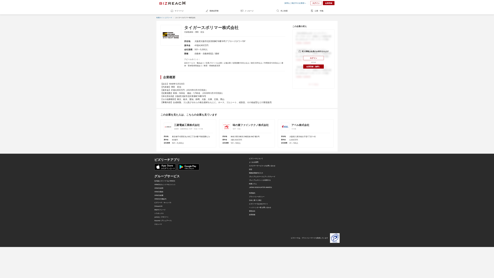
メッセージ (249, 11)
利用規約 (252, 193)
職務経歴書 (214, 11)
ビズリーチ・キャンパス (162, 202)
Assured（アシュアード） (163, 220)
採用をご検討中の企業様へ (295, 3)
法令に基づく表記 (255, 200)
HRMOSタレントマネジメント (165, 184)
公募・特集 (319, 11)
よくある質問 (253, 162)
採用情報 (252, 214)
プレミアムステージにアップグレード (262, 176)
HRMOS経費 (158, 195)
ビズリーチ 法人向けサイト (258, 204)
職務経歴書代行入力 (256, 173)
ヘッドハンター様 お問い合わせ (260, 207)
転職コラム (253, 184)
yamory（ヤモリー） (161, 217)
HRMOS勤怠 (158, 192)
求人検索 (284, 11)
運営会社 (252, 211)
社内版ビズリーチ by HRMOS (164, 181)
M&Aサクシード (160, 210)
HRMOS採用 (158, 188)
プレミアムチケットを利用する (260, 180)
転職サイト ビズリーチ (164, 18)
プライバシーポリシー (256, 196)
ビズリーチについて (256, 158)
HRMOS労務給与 (160, 199)
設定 (250, 169)
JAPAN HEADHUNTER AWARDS (260, 187)
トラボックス (159, 213)
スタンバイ (158, 224)
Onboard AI (158, 206)
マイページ (179, 11)
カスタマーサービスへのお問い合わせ (262, 166)
